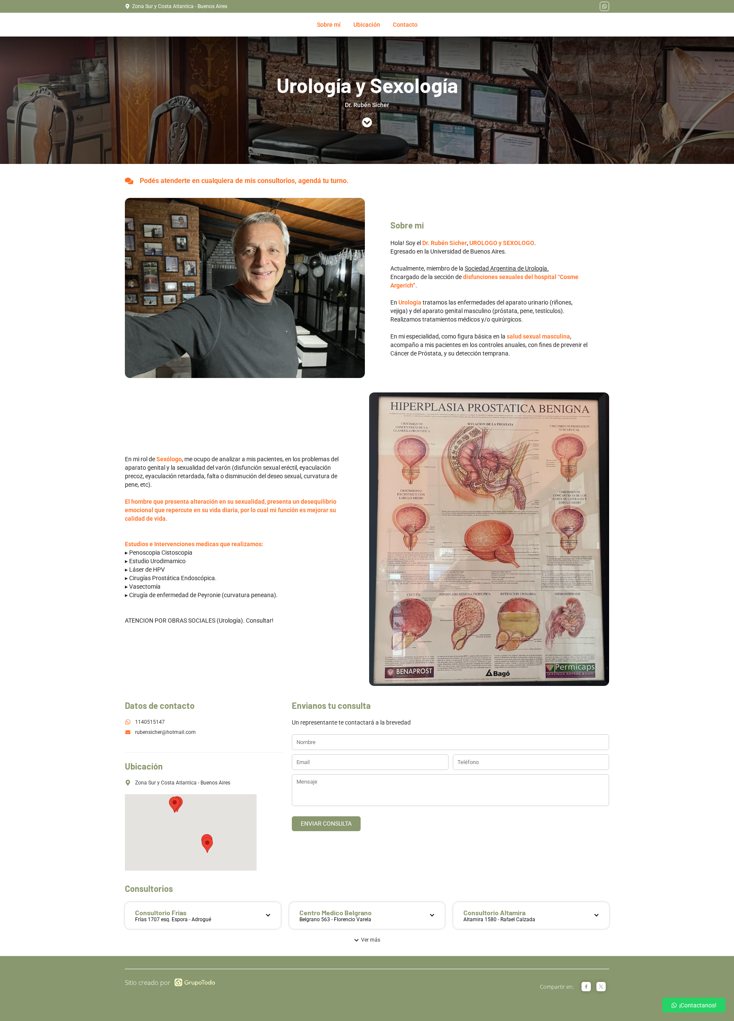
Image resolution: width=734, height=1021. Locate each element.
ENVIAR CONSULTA (326, 823)
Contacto (405, 24)
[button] (207, 845)
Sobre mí (329, 24)
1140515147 (150, 722)
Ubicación (366, 24)
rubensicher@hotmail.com (165, 732)
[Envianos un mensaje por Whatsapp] (604, 6)
